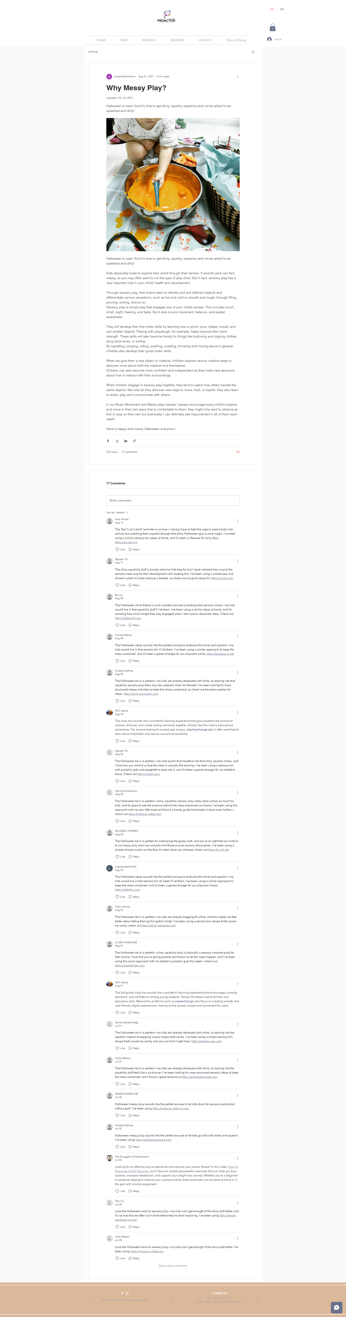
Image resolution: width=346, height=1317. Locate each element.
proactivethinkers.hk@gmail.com (223, 1301)
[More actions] (237, 76)
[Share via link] (134, 441)
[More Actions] (237, 521)
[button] (272, 27)
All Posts (93, 51)
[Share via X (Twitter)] (117, 441)
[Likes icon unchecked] (117, 549)
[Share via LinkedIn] (125, 441)
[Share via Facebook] (108, 441)
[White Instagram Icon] (127, 1293)
